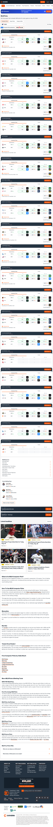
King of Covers (42, 767)
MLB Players (5, 471)
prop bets (44, 714)
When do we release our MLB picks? (12, 749)
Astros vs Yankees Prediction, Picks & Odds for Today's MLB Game (38, 568)
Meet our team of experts (8, 502)
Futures (32, 5)
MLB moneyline (15, 614)
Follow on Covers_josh (10, 486)
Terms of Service (18, 798)
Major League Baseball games (33, 592)
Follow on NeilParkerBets (11, 492)
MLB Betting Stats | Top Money (9, 466)
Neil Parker (8, 489)
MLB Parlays (5, 659)
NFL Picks (4, 666)
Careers (6, 767)
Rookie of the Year (34, 739)
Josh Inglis (8, 483)
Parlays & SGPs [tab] (20, 21)
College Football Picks (7, 662)
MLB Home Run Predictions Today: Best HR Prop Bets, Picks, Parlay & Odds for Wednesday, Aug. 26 (13, 567)
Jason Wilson (9, 495)
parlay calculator (6, 711)
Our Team (6, 769)
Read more (49, 521)
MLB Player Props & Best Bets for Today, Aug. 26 (13, 542)
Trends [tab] (39, 34)
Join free (42, 1)
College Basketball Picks (8, 664)
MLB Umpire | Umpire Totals (8, 467)
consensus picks (35, 714)
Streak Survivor (42, 765)
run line (6, 627)
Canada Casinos (31, 770)
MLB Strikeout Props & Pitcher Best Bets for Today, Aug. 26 (39, 542)
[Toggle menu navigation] (51, 1)
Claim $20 (49, 11)
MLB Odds (18, 5)
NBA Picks (4, 660)
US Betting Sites (31, 765)
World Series (14, 739)
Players (48, 5)
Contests (42, 763)
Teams (43, 5)
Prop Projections (25, 5)
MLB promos (30, 716)
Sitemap (6, 799)
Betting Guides (21, 763)
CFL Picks (4, 671)
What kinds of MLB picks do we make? (12, 753)
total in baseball (26, 645)
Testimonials (7, 772)
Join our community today (26, 786)
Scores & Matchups (10, 5)
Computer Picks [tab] (5, 21)
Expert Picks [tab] (12, 21)
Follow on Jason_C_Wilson (11, 498)
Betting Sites (31, 763)
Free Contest (38, 5)
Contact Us (7, 765)
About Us (7, 763)
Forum (11, 799)
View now (48, 509)
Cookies (26, 798)
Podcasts (18, 770)
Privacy (10, 798)
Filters (50, 24)
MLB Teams (4, 469)
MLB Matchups (5, 461)
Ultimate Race (42, 769)
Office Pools (42, 770)
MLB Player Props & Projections (9, 472)
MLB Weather (5, 464)
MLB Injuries (4, 475)
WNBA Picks (5, 670)
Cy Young (46, 739)
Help (5, 798)
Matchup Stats (47, 31)
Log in (48, 1)
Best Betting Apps (31, 772)
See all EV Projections (46, 70)
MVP (40, 739)
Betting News (19, 769)
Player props (5, 723)
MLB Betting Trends (6, 474)
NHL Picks (4, 668)
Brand (5, 770)
